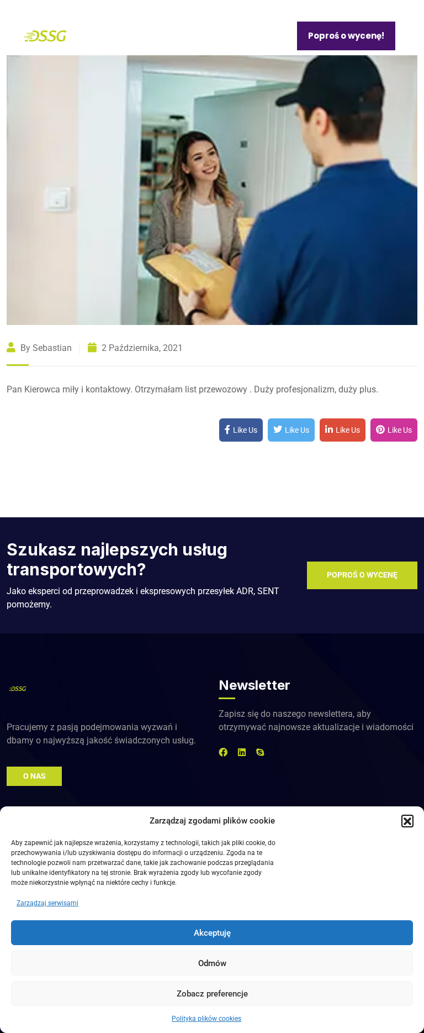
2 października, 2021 (141, 348)
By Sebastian (45, 348)
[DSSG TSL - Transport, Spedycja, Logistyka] (45, 35)
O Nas (34, 776)
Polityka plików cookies (206, 1018)
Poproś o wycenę (362, 574)
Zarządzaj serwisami (47, 903)
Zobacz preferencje (212, 994)
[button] (407, 820)
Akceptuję (212, 933)
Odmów (212, 963)
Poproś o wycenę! (346, 35)
